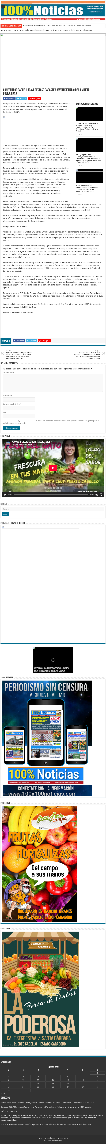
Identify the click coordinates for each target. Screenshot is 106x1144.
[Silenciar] (96, 494)
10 (23, 1080)
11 (38, 1080)
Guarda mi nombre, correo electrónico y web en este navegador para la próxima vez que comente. (51, 422)
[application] (53, 468)
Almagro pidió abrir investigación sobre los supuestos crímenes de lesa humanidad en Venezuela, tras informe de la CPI (88, 158)
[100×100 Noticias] (53, 10)
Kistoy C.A (63, 1138)
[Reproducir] (5, 494)
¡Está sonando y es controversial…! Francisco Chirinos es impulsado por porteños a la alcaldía (87, 189)
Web (5, 412)
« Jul (3, 1093)
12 (53, 1080)
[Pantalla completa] (101, 494)
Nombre (7, 396)
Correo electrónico (12, 404)
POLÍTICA (12, 30)
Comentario (8, 372)
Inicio (3, 30)
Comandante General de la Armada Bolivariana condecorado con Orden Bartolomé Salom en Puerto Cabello (87, 127)
